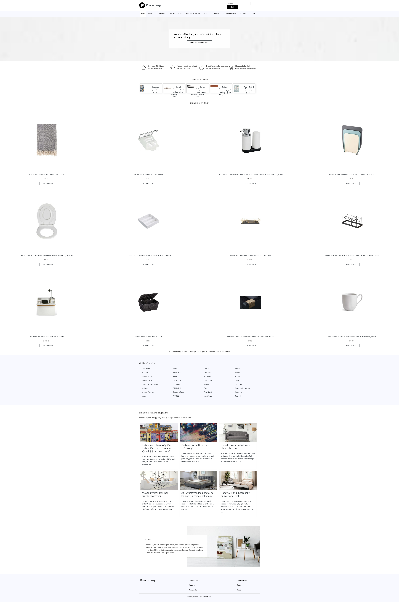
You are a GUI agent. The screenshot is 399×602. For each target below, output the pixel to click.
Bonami (237, 369)
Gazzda (206, 369)
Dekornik (238, 396)
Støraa (237, 372)
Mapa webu (192, 590)
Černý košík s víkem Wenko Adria (148, 337)
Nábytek (151, 14)
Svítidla (243, 14)
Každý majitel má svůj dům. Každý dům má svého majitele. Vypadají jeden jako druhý (159, 448)
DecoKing (176, 384)
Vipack (144, 396)
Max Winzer (208, 396)
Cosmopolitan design (242, 388)
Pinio (175, 376)
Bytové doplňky (176, 14)
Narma (206, 384)
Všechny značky (194, 580)
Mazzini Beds (147, 380)
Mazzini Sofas (147, 376)
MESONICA (208, 376)
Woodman (238, 384)
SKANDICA (177, 372)
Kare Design (208, 372)
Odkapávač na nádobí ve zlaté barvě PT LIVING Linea (250, 256)
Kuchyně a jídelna (193, 14)
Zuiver (237, 380)
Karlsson (145, 388)
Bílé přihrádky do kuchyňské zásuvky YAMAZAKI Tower (149, 256)
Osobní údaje (242, 580)
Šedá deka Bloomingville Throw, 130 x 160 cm (47, 175)
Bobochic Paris (178, 392)
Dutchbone (208, 380)
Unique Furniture (148, 392)
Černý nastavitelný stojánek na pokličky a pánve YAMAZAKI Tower (352, 256)
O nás (239, 585)
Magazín (191, 585)
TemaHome (177, 380)
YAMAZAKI (208, 392)
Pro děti (253, 14)
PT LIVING (177, 388)
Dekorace (162, 14)
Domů (143, 14)
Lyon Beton (146, 369)
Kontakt (239, 590)
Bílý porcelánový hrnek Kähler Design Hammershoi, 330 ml (352, 337)
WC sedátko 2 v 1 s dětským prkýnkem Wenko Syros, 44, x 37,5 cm (47, 256)
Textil (206, 14)
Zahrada (216, 14)
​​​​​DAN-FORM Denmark (150, 384)
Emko (175, 369)
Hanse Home (239, 392)
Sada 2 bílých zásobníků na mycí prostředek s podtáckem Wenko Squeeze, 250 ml (250, 175)
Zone (206, 388)
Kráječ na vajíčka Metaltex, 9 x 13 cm (148, 175)
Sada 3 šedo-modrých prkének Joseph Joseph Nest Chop (352, 175)
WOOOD (176, 396)
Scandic (238, 376)
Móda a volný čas (229, 14)
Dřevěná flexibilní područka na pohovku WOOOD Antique (250, 337)
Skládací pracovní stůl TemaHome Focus (47, 337)
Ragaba (145, 372)
